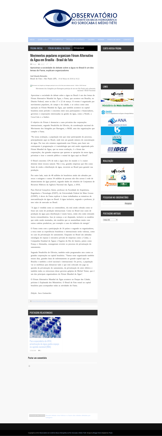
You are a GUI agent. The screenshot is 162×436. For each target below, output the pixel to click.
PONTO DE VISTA (113, 40)
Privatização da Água (74, 301)
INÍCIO (32, 40)
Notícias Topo (63, 301)
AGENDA (101, 40)
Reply (34, 64)
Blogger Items (97, 433)
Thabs (111, 433)
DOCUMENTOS (57, 40)
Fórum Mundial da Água (59, 48)
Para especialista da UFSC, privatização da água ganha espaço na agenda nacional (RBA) (44, 343)
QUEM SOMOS (43, 40)
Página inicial (36, 48)
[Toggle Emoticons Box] (29, 366)
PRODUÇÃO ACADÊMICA (75, 40)
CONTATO (127, 40)
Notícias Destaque (52, 301)
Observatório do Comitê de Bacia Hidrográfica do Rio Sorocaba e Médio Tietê (63, 433)
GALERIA (91, 40)
